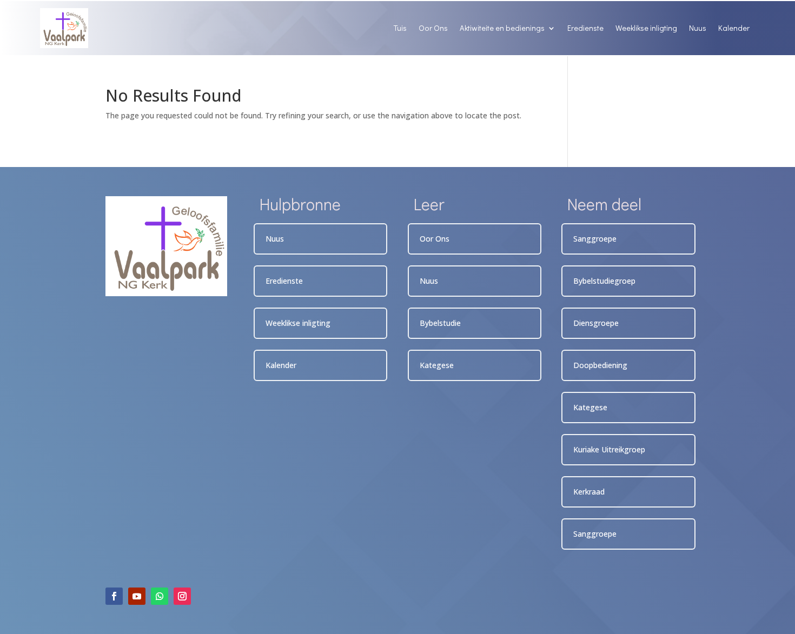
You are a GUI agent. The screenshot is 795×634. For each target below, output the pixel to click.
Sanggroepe (595, 238)
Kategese (437, 365)
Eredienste (585, 28)
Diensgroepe (596, 323)
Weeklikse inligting (646, 28)
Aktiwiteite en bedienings (502, 28)
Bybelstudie (440, 323)
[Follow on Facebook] (114, 596)
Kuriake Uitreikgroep (609, 449)
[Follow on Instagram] (182, 596)
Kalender (734, 28)
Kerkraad (589, 491)
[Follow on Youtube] (136, 596)
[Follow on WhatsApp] (159, 596)
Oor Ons (433, 28)
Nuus (697, 28)
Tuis (400, 28)
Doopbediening (600, 365)
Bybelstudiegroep (604, 281)
